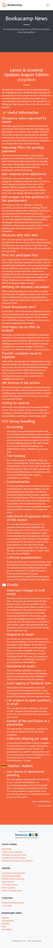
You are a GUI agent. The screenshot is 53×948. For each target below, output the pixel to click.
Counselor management (13, 873)
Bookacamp (14, 4)
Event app (7, 905)
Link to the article (44, 806)
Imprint (5, 923)
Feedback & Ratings (11, 876)
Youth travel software (12, 852)
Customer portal (10, 884)
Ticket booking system (13, 902)
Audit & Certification (12, 890)
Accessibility (8, 920)
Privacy (5, 917)
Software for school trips (14, 858)
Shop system (8, 882)
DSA (4, 926)
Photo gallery (8, 887)
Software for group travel (14, 855)
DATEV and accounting (13, 879)
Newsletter (7, 929)
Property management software (17, 861)
